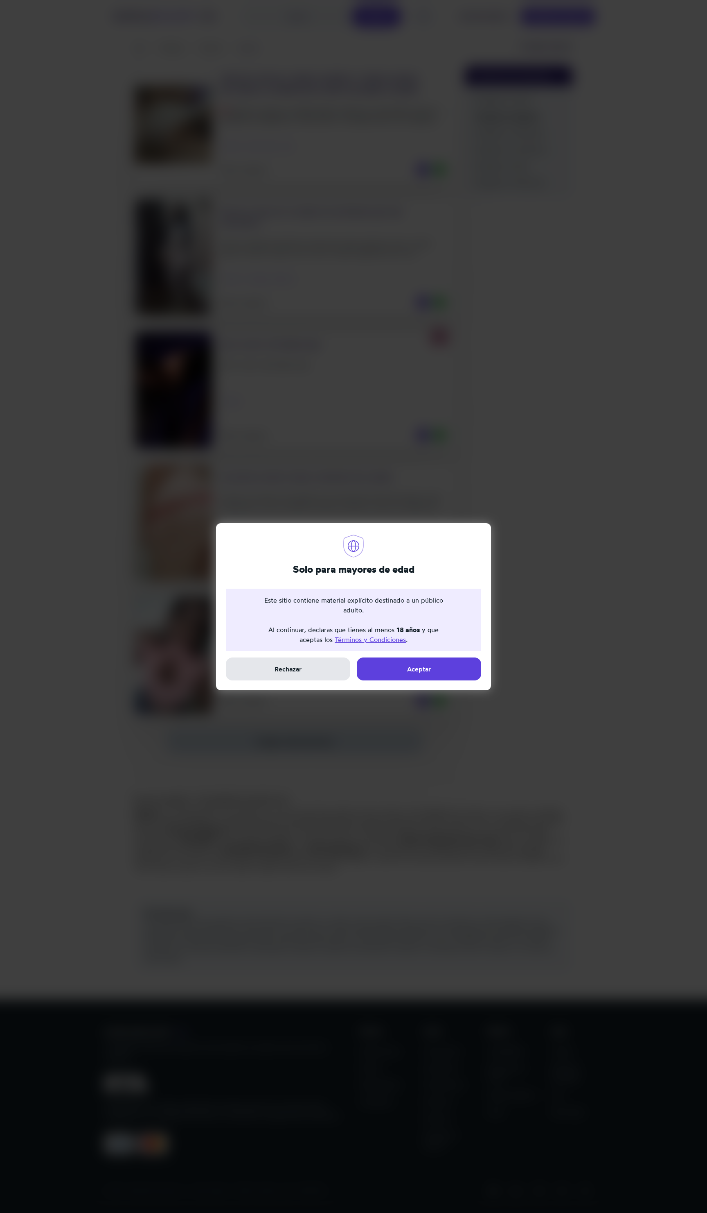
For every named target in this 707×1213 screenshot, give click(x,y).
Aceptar (419, 669)
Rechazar (288, 669)
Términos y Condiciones (370, 639)
